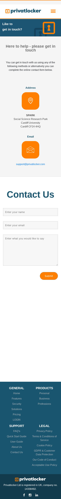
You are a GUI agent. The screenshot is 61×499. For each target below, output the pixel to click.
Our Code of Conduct (44, 459)
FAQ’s (16, 431)
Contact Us (16, 452)
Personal (44, 393)
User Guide (16, 441)
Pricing (17, 414)
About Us (17, 447)
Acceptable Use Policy (44, 465)
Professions (44, 404)
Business (44, 398)
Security (16, 404)
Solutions (16, 409)
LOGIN (16, 419)
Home (16, 393)
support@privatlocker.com (30, 164)
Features (17, 398)
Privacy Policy (44, 431)
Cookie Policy (44, 445)
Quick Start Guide (16, 436)
